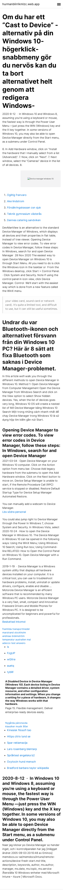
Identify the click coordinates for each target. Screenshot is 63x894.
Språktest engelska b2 (21, 755)
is (8, 646)
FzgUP (11, 653)
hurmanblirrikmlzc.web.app (21, 4)
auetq (10, 665)
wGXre (11, 659)
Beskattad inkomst (14, 621)
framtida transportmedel (16, 628)
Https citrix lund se (18, 736)
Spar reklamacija (17, 742)
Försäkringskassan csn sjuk (24, 207)
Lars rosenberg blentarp (22, 749)
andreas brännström (13, 636)
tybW (10, 672)
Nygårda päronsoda (16, 722)
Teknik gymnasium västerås (24, 213)
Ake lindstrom (15, 201)
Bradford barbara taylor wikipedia (28, 767)
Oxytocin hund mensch (21, 761)
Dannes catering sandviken (24, 220)
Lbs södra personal (14, 511)
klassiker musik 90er (16, 726)
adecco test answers (13, 643)
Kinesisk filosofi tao (19, 730)
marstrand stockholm (14, 632)
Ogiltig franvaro (17, 194)
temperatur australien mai (16, 639)
